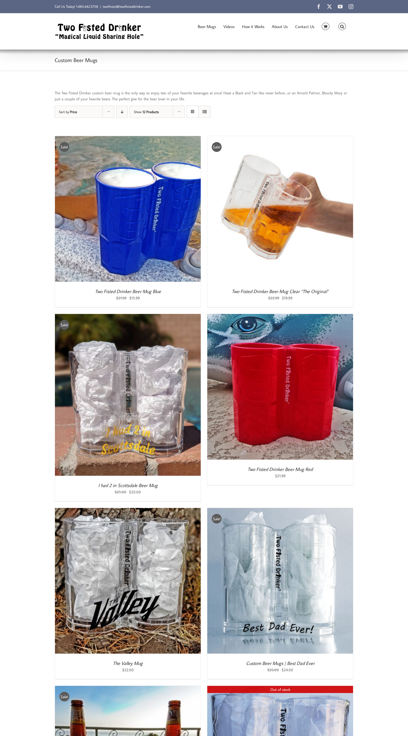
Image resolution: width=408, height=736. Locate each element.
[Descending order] (122, 112)
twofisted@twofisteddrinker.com (127, 6)
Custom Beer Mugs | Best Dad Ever (280, 663)
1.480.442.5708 (87, 6)
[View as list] (204, 112)
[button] (342, 26)
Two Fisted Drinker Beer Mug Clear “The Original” (280, 291)
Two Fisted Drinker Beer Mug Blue (128, 291)
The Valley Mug (128, 663)
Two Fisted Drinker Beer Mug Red (280, 469)
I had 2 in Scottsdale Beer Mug (128, 485)
